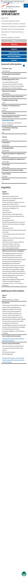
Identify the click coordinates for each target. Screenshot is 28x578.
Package (14, 60)
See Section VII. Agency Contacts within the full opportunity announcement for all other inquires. (13, 360)
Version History (14, 53)
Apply (14, 40)
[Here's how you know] (14, 2)
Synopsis (14, 49)
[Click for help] (24, 66)
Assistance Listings (8, 120)
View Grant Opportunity (10, 13)
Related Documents (14, 56)
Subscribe (14, 44)
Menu (26, 5)
